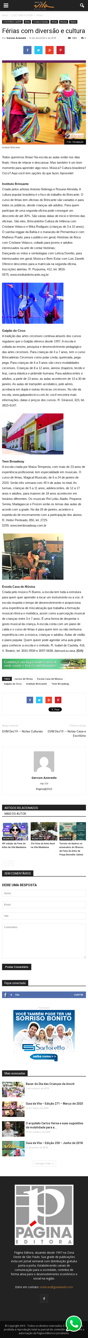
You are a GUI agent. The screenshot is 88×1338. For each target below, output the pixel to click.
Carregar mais (42, 1163)
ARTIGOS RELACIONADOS (21, 808)
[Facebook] (44, 1298)
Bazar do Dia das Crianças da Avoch (50, 1084)
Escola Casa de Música (50, 678)
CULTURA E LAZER (12, 21)
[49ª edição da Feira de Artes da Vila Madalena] (15, 831)
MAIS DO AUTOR (15, 813)
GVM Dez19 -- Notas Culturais (22, 731)
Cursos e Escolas (40, 21)
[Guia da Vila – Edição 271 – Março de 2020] (13, 1109)
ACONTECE (8, 838)
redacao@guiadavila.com (56, 1287)
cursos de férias (24, 678)
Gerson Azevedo (16, 37)
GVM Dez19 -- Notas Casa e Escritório (67, 734)
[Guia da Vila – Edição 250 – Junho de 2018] (13, 1149)
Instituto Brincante (36, 683)
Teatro (73, 21)
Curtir (78, 994)
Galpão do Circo (13, 683)
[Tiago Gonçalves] (13, 1129)
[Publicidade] (44, 664)
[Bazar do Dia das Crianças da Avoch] (13, 1090)
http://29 (44, 783)
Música (63, 21)
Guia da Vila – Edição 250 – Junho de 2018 (54, 1143)
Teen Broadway (60, 683)
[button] (82, 5)
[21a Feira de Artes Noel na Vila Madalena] (44, 831)
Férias (54, 21)
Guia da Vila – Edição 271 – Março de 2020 (54, 1103)
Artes (27, 21)
